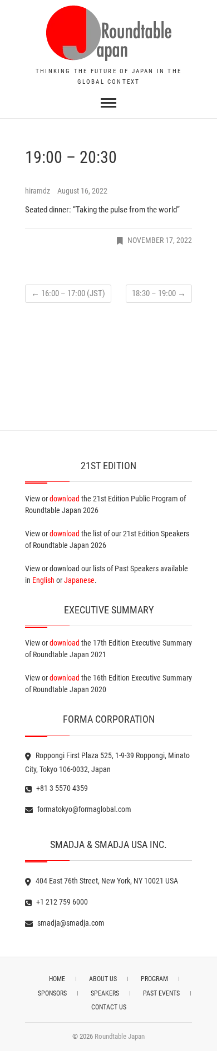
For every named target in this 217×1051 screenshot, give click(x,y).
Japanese (79, 580)
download (65, 498)
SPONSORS (52, 993)
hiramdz (38, 190)
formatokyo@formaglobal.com (83, 809)
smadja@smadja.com (70, 922)
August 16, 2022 (82, 190)
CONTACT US (108, 1007)
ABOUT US (103, 979)
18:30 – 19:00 (159, 293)
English (43, 580)
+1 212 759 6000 (61, 901)
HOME (57, 979)
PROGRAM (154, 979)
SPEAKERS (105, 993)
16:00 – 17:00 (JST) (68, 293)
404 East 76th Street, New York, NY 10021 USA (106, 880)
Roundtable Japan (120, 1036)
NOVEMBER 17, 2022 (159, 240)
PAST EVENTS (161, 993)
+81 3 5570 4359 (61, 788)
